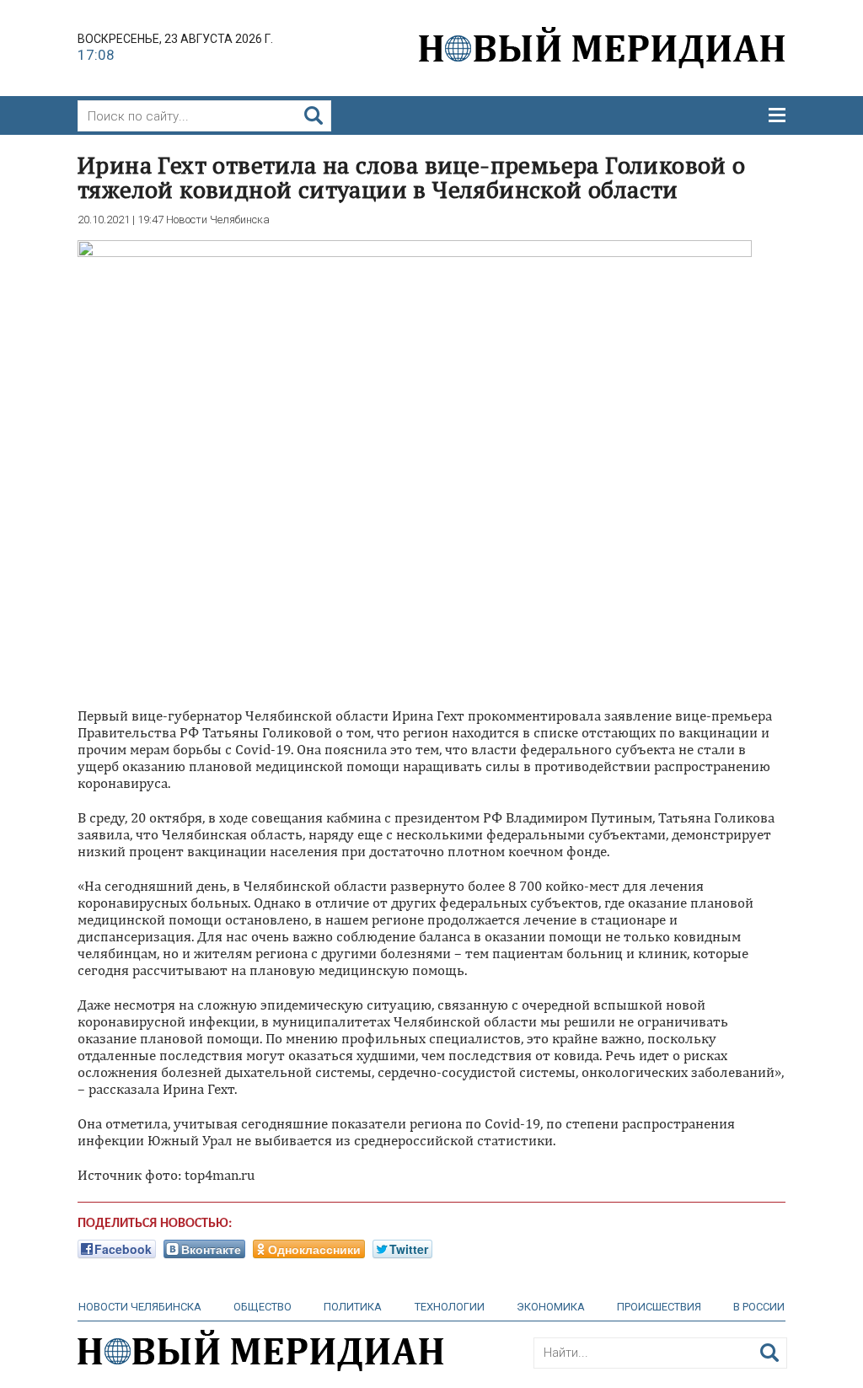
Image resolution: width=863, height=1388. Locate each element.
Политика (353, 1306)
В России (759, 1306)
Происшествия (659, 1306)
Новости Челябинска (139, 1306)
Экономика (551, 1306)
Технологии (450, 1306)
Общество (262, 1306)
